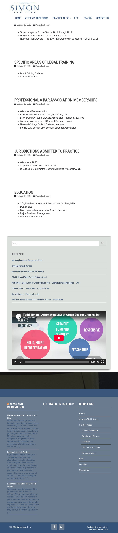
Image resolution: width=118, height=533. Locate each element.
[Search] (102, 243)
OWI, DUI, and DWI (91, 447)
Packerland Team (42, 25)
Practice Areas (61, 18)
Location (87, 18)
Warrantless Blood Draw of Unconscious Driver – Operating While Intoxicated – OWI (45, 283)
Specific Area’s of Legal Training (44, 62)
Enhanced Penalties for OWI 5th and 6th (28, 271)
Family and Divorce (91, 436)
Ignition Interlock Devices (22, 266)
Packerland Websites (98, 530)
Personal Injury (89, 453)
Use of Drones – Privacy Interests (25, 294)
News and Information (15, 405)
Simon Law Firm (24, 527)
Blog (76, 18)
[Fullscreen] (102, 361)
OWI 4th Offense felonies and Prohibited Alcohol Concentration (37, 300)
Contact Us (102, 18)
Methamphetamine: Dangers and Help (27, 260)
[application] (59, 338)
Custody (86, 442)
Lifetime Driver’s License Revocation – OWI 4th (30, 288)
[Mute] (98, 361)
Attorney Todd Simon (36, 18)
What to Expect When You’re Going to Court (29, 277)
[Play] (15, 361)
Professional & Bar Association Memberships (55, 100)
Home (18, 18)
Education (23, 192)
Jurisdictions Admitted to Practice (46, 151)
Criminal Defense (90, 430)
